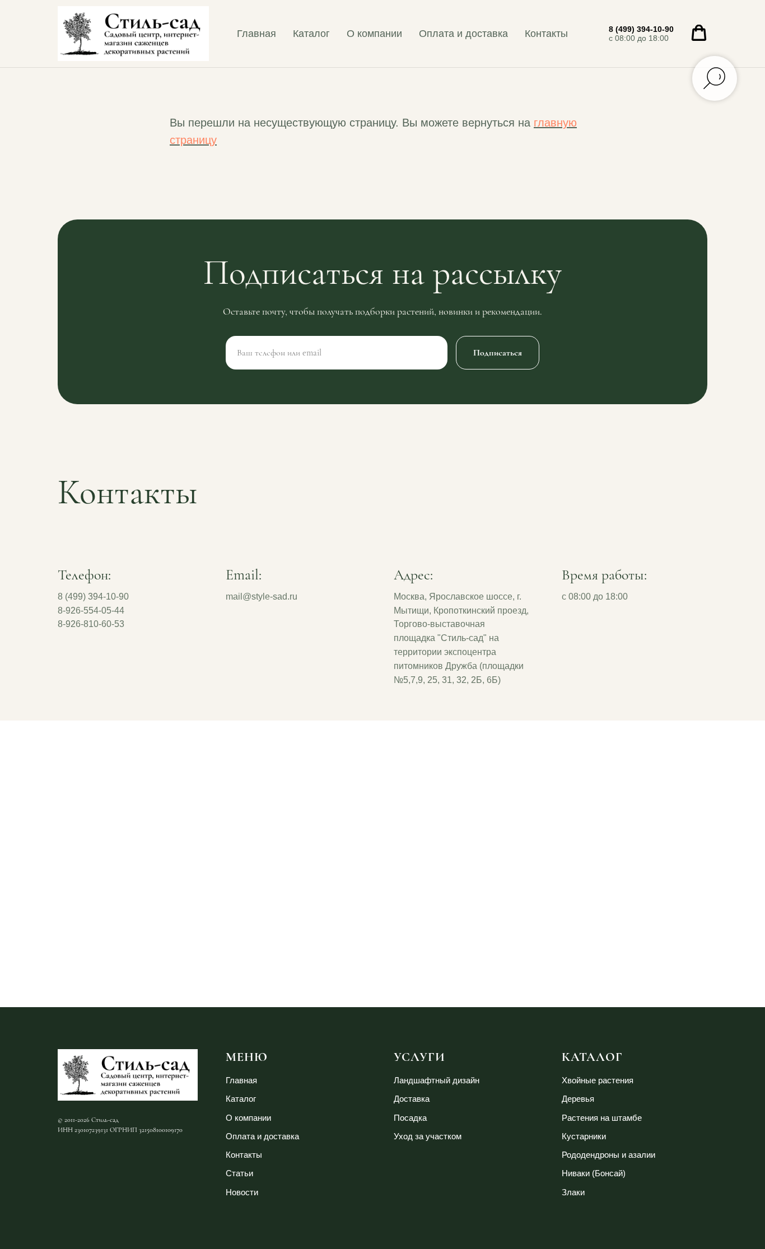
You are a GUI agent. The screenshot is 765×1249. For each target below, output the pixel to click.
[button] (699, 33)
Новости (242, 1192)
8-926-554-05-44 (91, 610)
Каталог (311, 33)
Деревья (578, 1098)
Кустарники (584, 1136)
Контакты (546, 33)
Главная (256, 33)
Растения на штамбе (602, 1117)
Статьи (239, 1173)
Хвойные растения (597, 1080)
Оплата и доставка (463, 33)
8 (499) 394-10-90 (641, 29)
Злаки (573, 1192)
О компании (374, 33)
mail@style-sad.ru (261, 596)
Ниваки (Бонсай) (594, 1173)
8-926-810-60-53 (91, 624)
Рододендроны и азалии (608, 1154)
